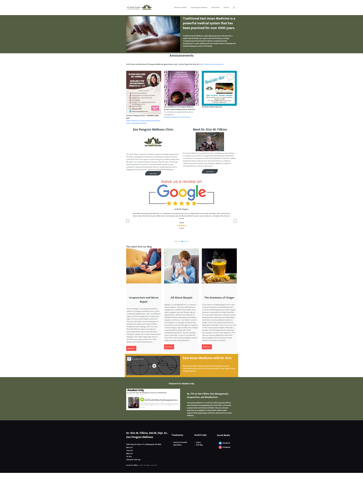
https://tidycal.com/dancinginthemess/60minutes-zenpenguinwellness (143, 122)
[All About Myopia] (181, 265)
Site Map (199, 445)
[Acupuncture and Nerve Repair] (143, 265)
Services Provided (180, 442)
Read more (131, 348)
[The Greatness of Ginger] (219, 265)
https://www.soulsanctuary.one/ (211, 64)
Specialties (177, 445)
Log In (198, 442)
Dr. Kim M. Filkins (132, 465)
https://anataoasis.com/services (178, 117)
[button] (175, 241)
